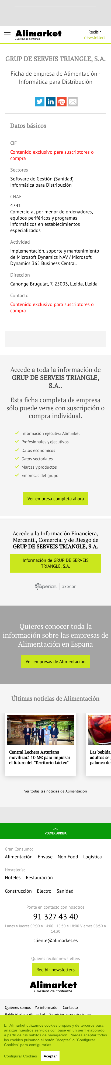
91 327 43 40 (55, 916)
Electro (44, 891)
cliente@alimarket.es (55, 940)
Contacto (70, 1007)
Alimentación (19, 857)
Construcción (18, 891)
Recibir (94, 34)
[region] (55, 1040)
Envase (45, 857)
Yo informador (47, 1007)
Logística (92, 857)
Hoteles (13, 877)
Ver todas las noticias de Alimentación (55, 791)
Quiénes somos (18, 1007)
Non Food (68, 857)
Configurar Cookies (20, 1056)
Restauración (39, 877)
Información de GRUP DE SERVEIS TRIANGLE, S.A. (56, 563)
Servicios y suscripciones (70, 1014)
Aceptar (50, 1056)
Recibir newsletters (55, 970)
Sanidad (65, 891)
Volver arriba (56, 833)
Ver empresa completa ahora (55, 499)
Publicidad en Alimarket (25, 1014)
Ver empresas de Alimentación (55, 661)
